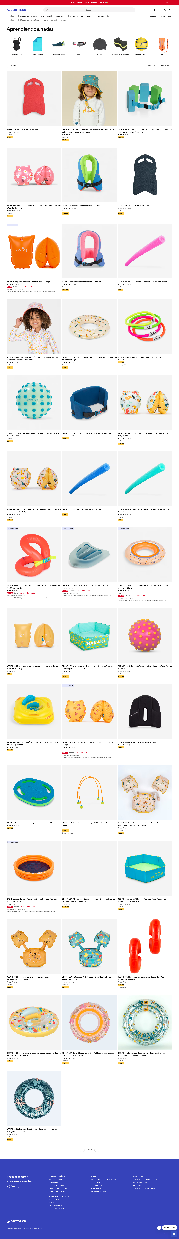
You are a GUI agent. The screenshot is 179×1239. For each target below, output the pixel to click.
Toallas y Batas (37, 54)
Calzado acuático (58, 54)
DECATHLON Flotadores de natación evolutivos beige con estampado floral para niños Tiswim (142, 824)
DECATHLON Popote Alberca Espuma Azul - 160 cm (83, 509)
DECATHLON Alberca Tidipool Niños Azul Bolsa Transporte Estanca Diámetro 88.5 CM (142, 900)
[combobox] (166, 66)
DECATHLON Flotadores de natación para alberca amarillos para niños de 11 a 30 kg (33, 667)
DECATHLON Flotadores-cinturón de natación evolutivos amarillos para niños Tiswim (30, 978)
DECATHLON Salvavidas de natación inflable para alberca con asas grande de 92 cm (32, 1130)
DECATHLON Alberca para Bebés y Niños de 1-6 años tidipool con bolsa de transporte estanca (89, 900)
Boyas (162, 54)
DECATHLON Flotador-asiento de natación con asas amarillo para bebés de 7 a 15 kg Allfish (34, 1054)
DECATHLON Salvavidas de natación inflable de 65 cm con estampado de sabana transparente (142, 1054)
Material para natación (120, 54)
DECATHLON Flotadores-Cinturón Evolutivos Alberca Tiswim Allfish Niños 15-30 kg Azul (87, 978)
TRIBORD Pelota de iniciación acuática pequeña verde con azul (33, 433)
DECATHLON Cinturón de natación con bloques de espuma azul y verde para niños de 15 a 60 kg (145, 130)
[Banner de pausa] (167, 2)
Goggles (79, 54)
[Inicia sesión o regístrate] (164, 9)
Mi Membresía (166, 16)
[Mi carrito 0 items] (169, 9)
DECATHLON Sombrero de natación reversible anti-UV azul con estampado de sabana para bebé (88, 130)
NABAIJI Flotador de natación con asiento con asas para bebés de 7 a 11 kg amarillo (33, 743)
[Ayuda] (159, 9)
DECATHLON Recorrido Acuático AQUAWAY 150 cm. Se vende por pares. (89, 824)
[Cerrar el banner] (170, 2)
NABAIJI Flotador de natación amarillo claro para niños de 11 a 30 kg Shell (87, 743)
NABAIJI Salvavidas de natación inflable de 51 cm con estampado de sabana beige (89, 358)
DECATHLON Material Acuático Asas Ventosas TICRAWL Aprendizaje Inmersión (141, 978)
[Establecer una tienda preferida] (154, 9)
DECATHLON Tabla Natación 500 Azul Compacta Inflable (85, 585)
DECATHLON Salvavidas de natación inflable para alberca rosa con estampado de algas (88, 1054)
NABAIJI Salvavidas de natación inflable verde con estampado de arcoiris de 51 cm (145, 586)
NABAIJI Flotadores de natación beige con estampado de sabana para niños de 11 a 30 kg (34, 510)
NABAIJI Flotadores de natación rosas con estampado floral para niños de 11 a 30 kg (34, 207)
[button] (23, 289)
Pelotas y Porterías (141, 54)
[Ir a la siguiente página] (96, 1149)
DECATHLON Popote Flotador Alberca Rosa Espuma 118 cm (142, 282)
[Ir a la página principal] (16, 10)
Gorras (99, 54)
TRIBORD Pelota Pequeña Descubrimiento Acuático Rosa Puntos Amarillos (145, 667)
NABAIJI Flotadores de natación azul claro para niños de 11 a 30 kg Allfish (143, 434)
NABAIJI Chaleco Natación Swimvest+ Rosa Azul (82, 282)
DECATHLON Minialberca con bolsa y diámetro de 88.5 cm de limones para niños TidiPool (87, 667)
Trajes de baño (16, 54)
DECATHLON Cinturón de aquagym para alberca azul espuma (87, 433)
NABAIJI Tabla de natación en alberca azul (135, 206)
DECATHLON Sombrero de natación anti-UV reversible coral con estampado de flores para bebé (33, 358)
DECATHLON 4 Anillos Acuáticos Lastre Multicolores (139, 357)
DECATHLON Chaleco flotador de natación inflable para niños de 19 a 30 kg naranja (33, 586)
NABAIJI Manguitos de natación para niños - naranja (28, 282)
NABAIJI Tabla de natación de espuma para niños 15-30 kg (31, 823)
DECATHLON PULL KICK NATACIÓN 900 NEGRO (137, 742)
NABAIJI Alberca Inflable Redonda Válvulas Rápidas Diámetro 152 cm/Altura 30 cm (32, 900)
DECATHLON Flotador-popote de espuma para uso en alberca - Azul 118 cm (144, 510)
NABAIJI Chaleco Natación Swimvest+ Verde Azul (82, 206)
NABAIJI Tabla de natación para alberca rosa (25, 129)
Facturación (153, 16)
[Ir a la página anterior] (82, 1149)
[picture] (34, 98)
